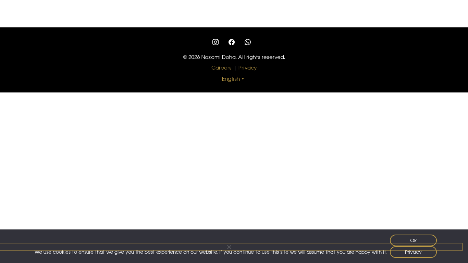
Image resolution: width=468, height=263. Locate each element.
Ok (413, 240)
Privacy (247, 67)
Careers (221, 67)
